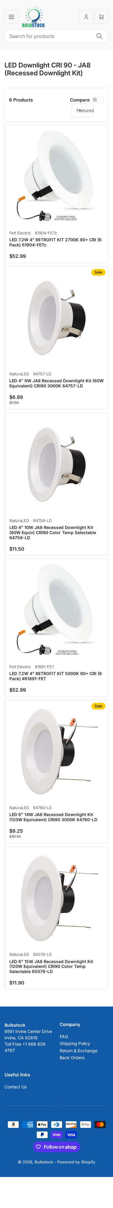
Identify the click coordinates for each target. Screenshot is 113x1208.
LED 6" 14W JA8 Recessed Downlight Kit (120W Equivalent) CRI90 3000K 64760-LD (53, 817)
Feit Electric (20, 232)
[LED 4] (56, 318)
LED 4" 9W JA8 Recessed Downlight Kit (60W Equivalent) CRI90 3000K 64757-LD (56, 383)
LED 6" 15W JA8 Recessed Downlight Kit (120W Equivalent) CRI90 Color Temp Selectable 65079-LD (51, 966)
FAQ (64, 1036)
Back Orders (72, 1057)
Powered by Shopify (76, 1161)
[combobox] (56, 36)
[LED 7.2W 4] (56, 177)
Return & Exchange (78, 1050)
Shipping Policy (75, 1043)
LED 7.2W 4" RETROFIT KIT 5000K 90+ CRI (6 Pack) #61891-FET (55, 676)
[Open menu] (11, 17)
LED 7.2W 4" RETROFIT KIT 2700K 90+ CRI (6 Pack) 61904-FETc (55, 242)
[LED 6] (56, 751)
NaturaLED (19, 373)
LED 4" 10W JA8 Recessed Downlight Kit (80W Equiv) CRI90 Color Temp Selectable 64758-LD (52, 532)
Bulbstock (44, 1161)
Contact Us (16, 1086)
